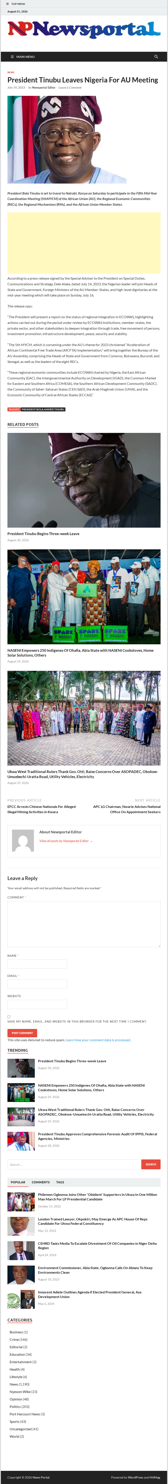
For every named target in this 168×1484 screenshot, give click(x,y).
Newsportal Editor (43, 87)
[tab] (17, 1182)
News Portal (41, 1477)
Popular (18, 1182)
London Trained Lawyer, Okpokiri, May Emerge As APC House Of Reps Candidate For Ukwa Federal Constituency (92, 1221)
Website (14, 996)
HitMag (155, 1477)
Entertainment (21, 1362)
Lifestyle (16, 1377)
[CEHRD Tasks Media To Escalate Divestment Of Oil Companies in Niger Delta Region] (21, 1244)
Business (16, 1332)
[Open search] (156, 57)
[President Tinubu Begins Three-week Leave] (84, 482)
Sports (14, 1421)
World (14, 1436)
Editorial (16, 1347)
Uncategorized (21, 1429)
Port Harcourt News (25, 1414)
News (10, 72)
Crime (14, 1339)
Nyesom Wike (20, 1391)
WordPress (135, 1477)
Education (17, 1354)
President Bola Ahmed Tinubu (43, 409)
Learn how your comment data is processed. (98, 1040)
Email (13, 976)
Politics (15, 1406)
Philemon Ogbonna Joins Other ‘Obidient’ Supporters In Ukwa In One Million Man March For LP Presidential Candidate (97, 1196)
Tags (60, 1182)
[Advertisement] (84, 243)
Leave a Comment (70, 87)
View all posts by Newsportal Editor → (66, 841)
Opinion (16, 1399)
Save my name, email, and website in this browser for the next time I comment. (77, 1021)
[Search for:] (84, 1164)
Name (13, 955)
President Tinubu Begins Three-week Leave (43, 533)
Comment (16, 897)
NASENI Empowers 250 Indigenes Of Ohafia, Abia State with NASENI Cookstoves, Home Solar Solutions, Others (91, 1087)
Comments (41, 1182)
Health (15, 1369)
